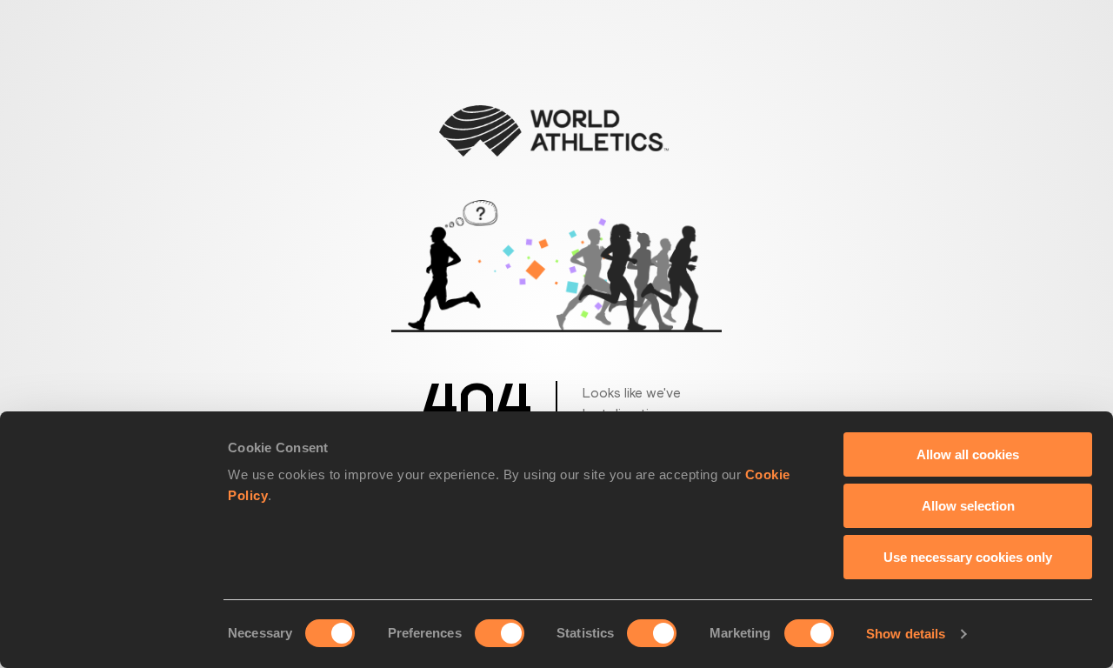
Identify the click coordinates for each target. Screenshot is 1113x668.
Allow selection (968, 505)
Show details (905, 633)
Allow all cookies (967, 454)
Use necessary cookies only (967, 557)
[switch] (499, 633)
